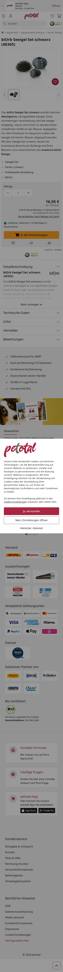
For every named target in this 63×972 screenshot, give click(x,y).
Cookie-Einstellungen (15, 501)
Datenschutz (25, 528)
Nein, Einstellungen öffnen (31, 520)
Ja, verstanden (31, 511)
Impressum (38, 528)
